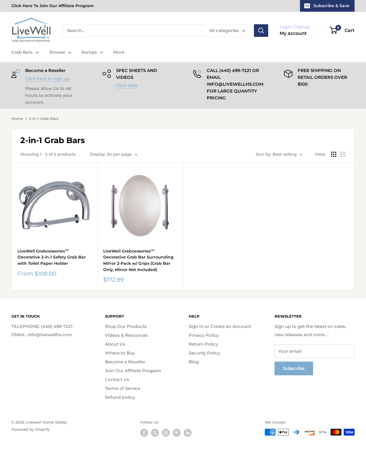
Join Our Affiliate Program (133, 370)
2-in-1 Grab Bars (44, 118)
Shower (57, 52)
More (118, 52)
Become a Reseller (125, 361)
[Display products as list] (343, 154)
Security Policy (204, 353)
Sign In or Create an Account (220, 326)
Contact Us (117, 379)
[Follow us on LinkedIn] (188, 433)
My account (293, 33)
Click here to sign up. (47, 78)
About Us (115, 344)
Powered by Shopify (30, 429)
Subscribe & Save (331, 5)
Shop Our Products (126, 326)
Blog (194, 361)
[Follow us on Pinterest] (177, 433)
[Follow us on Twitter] (155, 433)
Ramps (89, 52)
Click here (127, 85)
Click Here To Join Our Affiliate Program (52, 5)
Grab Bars (22, 52)
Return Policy (203, 344)
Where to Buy (120, 353)
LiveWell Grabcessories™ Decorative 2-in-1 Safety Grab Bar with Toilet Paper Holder (51, 257)
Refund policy (120, 397)
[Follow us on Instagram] (166, 433)
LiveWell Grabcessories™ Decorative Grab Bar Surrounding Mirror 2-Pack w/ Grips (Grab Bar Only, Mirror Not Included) (138, 260)
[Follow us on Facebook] (144, 433)
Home (17, 118)
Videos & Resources (126, 335)
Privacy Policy (204, 335)
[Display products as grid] (333, 154)
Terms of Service (122, 388)
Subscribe (294, 368)
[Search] (261, 30)
